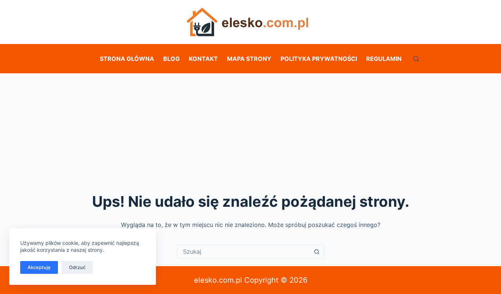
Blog (171, 58)
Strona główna (127, 58)
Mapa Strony (249, 58)
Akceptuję (39, 267)
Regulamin (384, 58)
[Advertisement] (250, 128)
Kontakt (203, 58)
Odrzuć (77, 267)
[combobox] (244, 251)
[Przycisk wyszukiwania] (316, 251)
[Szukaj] (416, 59)
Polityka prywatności (319, 58)
